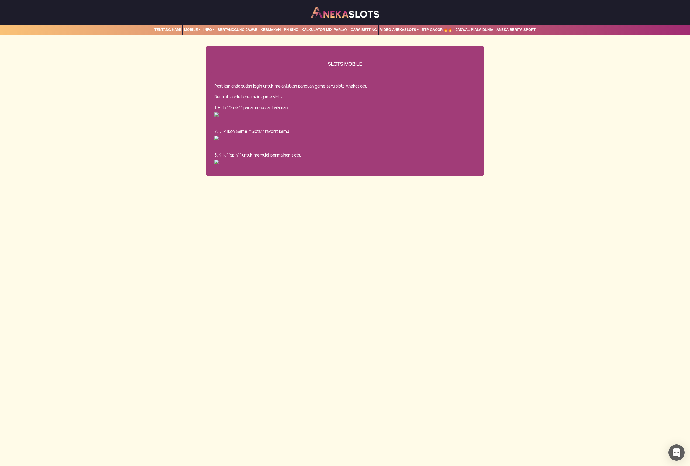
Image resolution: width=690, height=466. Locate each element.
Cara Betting (364, 30)
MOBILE (191, 30)
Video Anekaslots (398, 30)
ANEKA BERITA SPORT (516, 30)
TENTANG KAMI (167, 30)
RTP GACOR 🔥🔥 (437, 30)
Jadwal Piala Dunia (474, 30)
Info (207, 30)
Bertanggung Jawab (237, 30)
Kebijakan (271, 30)
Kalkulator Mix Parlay (324, 30)
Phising (291, 30)
